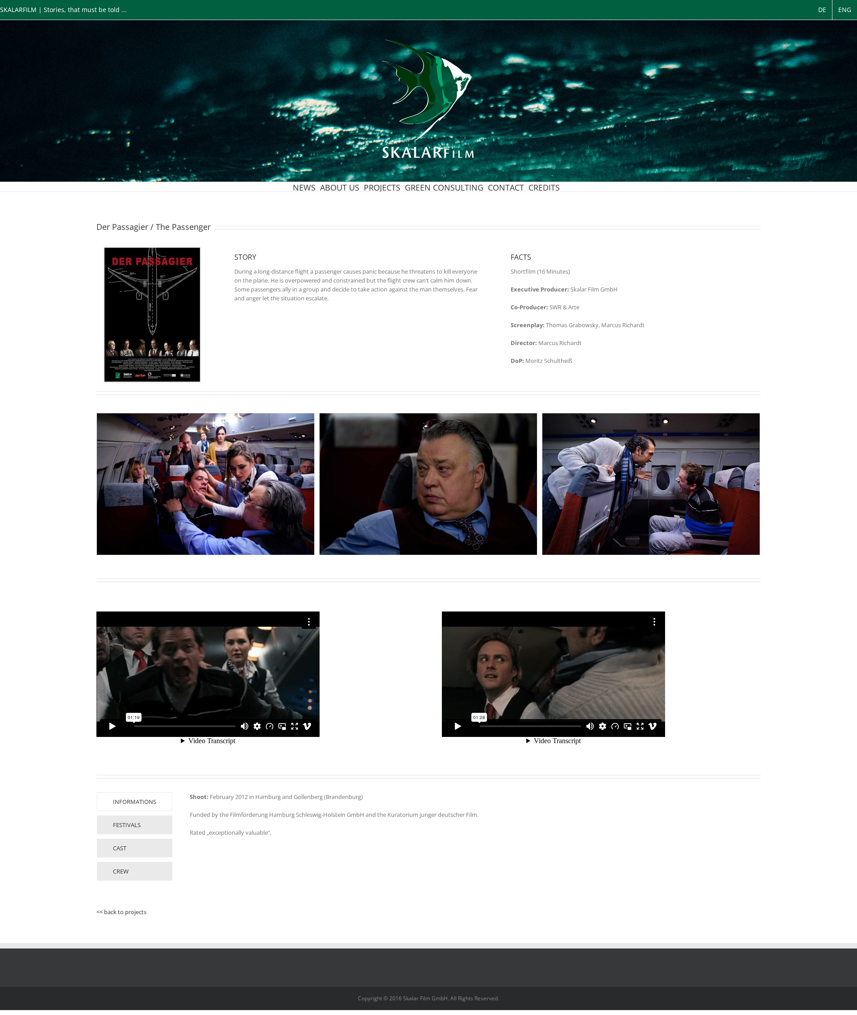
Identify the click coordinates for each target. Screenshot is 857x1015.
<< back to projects (121, 912)
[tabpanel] (430, 838)
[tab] (134, 801)
